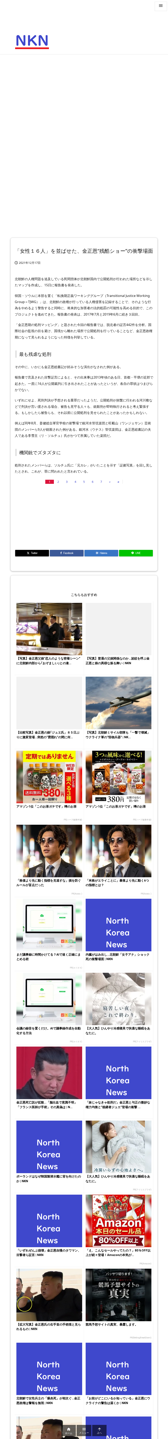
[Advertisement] (84, 87)
